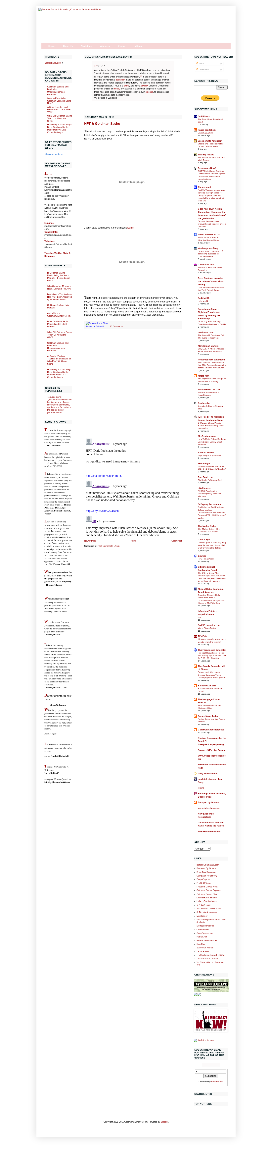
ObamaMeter (203, 929)
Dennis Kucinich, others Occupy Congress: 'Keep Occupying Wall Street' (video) (211, 675)
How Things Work (206, 559)
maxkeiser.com (205, 332)
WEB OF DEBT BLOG (209, 234)
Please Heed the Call (207, 940)
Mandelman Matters (208, 346)
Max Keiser (202, 916)
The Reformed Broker (209, 831)
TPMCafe (202, 636)
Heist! (201, 788)
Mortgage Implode (205, 926)
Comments (203, 69)
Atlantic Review (206, 452)
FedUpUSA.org (204, 883)
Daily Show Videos (207, 773)
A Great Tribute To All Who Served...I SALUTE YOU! (58, 109)
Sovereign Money (205, 947)
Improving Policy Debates (209, 455)
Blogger (164, 1122)
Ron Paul (201, 944)
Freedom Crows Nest (207, 886)
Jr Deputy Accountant (209, 504)
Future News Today (208, 716)
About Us (68, 46)
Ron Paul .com (205, 477)
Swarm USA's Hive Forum (211, 750)
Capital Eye (204, 539)
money (116, 88)
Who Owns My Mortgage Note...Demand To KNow (59, 287)
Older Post (176, 541)
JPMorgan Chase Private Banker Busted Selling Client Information (211, 425)
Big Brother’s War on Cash (210, 480)
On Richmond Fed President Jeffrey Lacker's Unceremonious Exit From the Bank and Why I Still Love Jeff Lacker (212, 512)
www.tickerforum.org (209, 808)
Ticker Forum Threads (207, 958)
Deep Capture (203, 879)
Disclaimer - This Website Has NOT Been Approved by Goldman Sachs (59, 297)
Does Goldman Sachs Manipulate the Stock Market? (57, 324)
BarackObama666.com (208, 865)
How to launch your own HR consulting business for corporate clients (210, 254)
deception (120, 80)
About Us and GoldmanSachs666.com (58, 314)
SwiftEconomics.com (209, 625)
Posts (201, 63)
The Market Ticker (207, 526)
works (130, 227)
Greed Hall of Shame (207, 897)
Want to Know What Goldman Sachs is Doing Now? (59, 101)
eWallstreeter (204, 488)
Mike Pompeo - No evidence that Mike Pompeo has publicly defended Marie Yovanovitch (212, 365)
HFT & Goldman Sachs (102, 124)
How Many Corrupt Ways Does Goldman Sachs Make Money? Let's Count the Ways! (59, 128)
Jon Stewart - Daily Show (209, 908)
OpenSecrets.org (205, 933)
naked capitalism (207, 130)
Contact (122, 46)
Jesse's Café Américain (210, 141)
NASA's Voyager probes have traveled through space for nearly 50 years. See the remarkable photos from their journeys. (211, 195)
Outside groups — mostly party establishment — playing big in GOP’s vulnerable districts (212, 545)
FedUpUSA (203, 298)
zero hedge (204, 463)
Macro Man (203, 376)
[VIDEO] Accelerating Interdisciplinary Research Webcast (209, 494)
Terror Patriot (203, 951)
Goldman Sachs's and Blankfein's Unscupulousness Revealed (57, 90)
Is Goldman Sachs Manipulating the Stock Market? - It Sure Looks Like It (58, 277)
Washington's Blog (208, 248)
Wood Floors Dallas (207, 628)
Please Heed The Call (209, 389)
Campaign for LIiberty (207, 875)
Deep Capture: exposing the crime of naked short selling (211, 281)
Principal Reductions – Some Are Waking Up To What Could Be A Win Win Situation (212, 655)
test (199, 617)
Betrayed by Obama (208, 802)
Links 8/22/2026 (205, 133)
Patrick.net (202, 936)
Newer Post (90, 541)
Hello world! (203, 301)
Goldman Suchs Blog (207, 894)
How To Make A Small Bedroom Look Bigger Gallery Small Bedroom (212, 442)
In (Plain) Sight (203, 905)
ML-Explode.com (207, 436)
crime (126, 85)
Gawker (202, 556)
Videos (138, 46)
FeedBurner (217, 1081)
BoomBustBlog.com (206, 872)
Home (51, 46)
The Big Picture (206, 154)
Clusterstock (204, 187)
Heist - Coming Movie (207, 901)
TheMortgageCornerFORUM (210, 955)
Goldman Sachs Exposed (211, 729)
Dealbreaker (204, 403)
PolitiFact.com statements (211, 359)
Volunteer (105, 46)
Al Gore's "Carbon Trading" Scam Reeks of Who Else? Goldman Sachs (59, 360)
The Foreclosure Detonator (212, 650)
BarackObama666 (207, 685)
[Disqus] (133, 384)
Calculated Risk (206, 264)
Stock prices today (54, 154)
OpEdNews (204, 116)
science (149, 92)
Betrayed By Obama (206, 868)
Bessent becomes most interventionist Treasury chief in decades (212, 224)
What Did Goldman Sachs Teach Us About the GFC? (59, 118)
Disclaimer (86, 46)
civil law (144, 85)
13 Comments (116, 326)
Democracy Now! (207, 168)
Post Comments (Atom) (109, 546)
